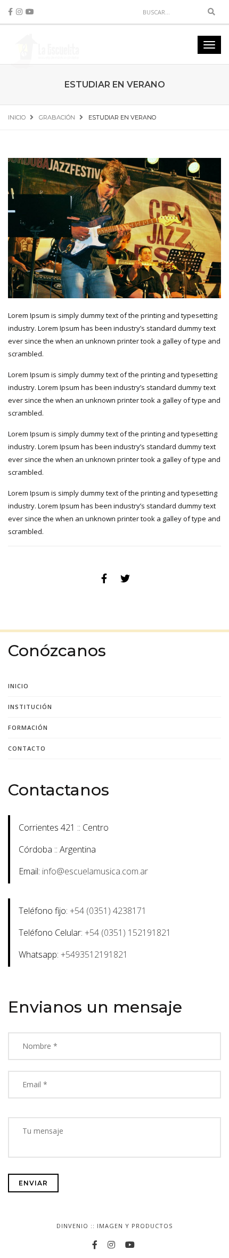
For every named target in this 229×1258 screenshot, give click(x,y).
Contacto (27, 748)
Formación (28, 727)
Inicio (18, 686)
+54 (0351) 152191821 (128, 932)
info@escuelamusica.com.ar (95, 871)
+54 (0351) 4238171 (108, 911)
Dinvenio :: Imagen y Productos (114, 1226)
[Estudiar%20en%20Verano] (103, 578)
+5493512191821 (94, 954)
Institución (30, 707)
